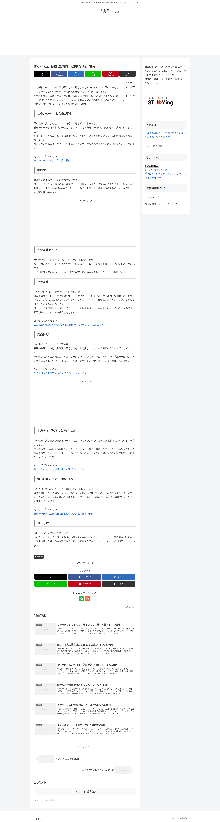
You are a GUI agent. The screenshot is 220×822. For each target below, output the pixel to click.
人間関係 (40, 557)
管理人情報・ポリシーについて (161, 204)
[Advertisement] (110, 37)
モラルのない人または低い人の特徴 (52, 160)
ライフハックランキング (156, 170)
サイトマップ (152, 197)
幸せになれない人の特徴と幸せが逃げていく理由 (59, 469)
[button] (127, 74)
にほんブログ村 (153, 178)
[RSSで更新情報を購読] (87, 598)
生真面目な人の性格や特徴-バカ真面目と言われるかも (62, 373)
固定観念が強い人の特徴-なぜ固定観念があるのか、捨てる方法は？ (68, 324)
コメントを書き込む (85, 791)
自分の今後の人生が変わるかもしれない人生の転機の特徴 (63, 513)
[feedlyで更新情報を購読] (81, 598)
